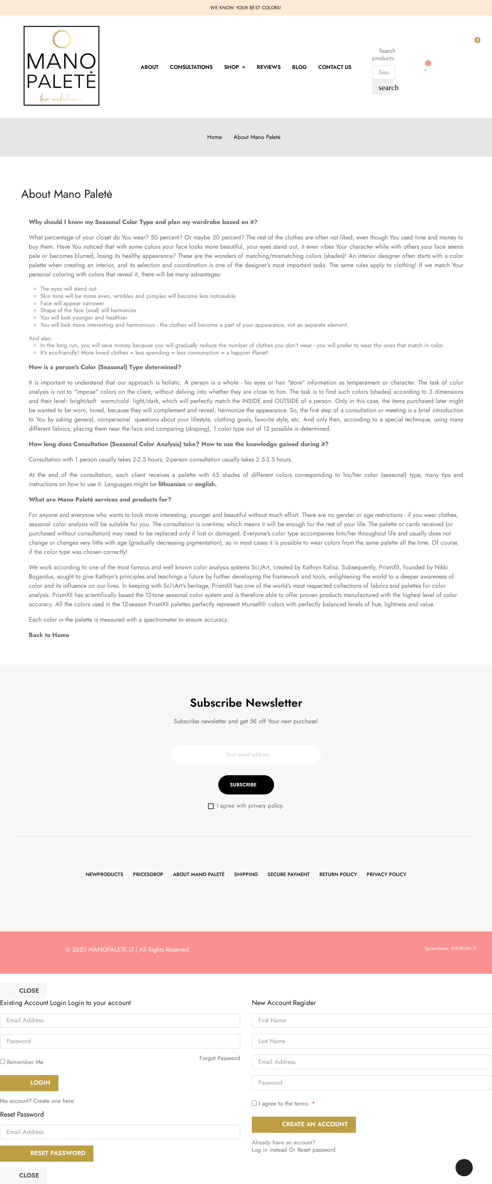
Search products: (384, 54)
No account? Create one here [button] (37, 1101)
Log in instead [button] (269, 1150)
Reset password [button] (317, 1150)
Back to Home (49, 634)
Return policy (338, 874)
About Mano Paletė (198, 874)
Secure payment (289, 874)
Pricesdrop (148, 874)
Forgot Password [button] (219, 1058)
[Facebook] (233, 901)
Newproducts (104, 874)
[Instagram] (258, 901)
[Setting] (410, 66)
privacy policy (265, 805)
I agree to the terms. (284, 1103)
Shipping (246, 874)
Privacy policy (386, 874)
